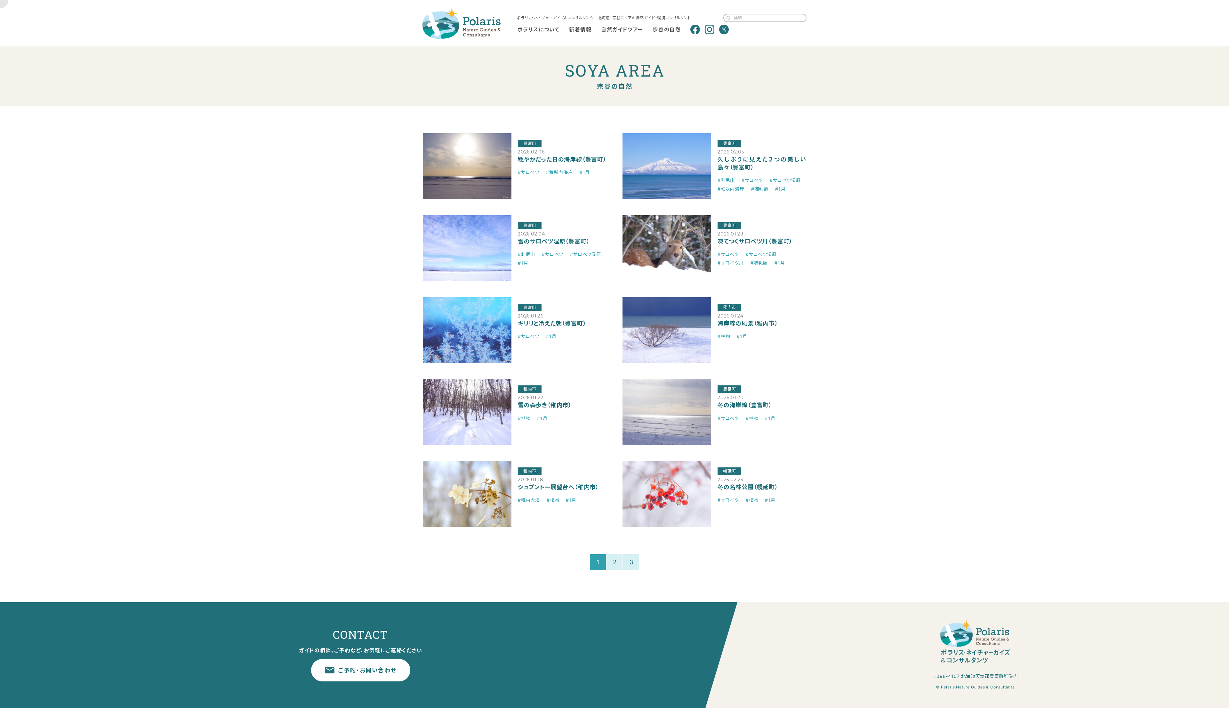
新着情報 (580, 29)
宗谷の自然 (667, 29)
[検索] (729, 17)
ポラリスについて (539, 29)
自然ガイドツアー (622, 29)
